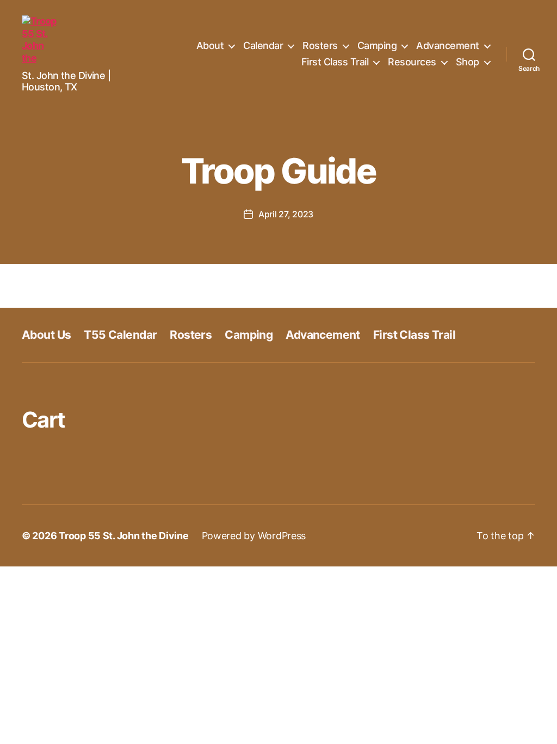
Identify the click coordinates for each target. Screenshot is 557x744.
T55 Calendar (120, 334)
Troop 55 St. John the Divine (123, 535)
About (210, 45)
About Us (46, 334)
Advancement (447, 45)
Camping (377, 45)
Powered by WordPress (254, 535)
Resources (412, 62)
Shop (467, 62)
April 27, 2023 (285, 214)
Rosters (320, 45)
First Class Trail (335, 62)
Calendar (263, 45)
